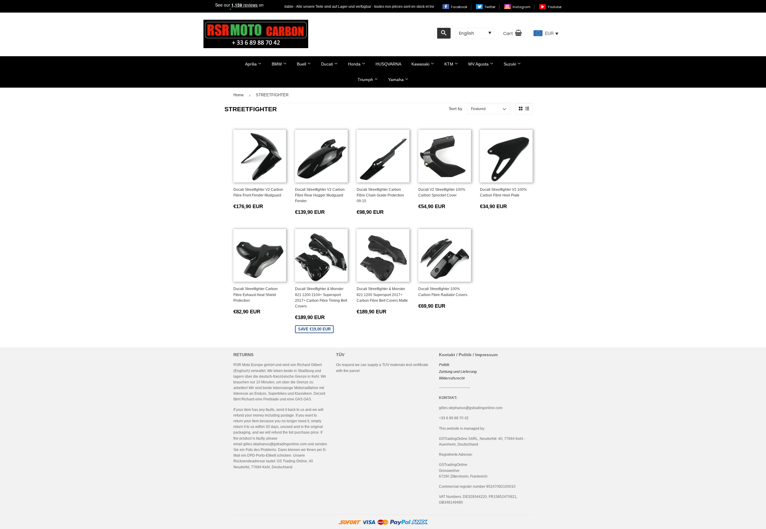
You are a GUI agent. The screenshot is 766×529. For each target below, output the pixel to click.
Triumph (366, 79)
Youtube (554, 6)
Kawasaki (421, 64)
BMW (277, 64)
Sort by (455, 108)
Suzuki (510, 64)
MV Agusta (479, 64)
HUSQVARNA (388, 64)
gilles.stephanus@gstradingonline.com (275, 444)
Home (238, 95)
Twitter (490, 6)
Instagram (522, 6)
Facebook (459, 6)
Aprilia (251, 64)
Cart (508, 33)
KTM (449, 64)
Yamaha (396, 79)
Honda (355, 64)
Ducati (327, 64)
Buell (302, 64)
